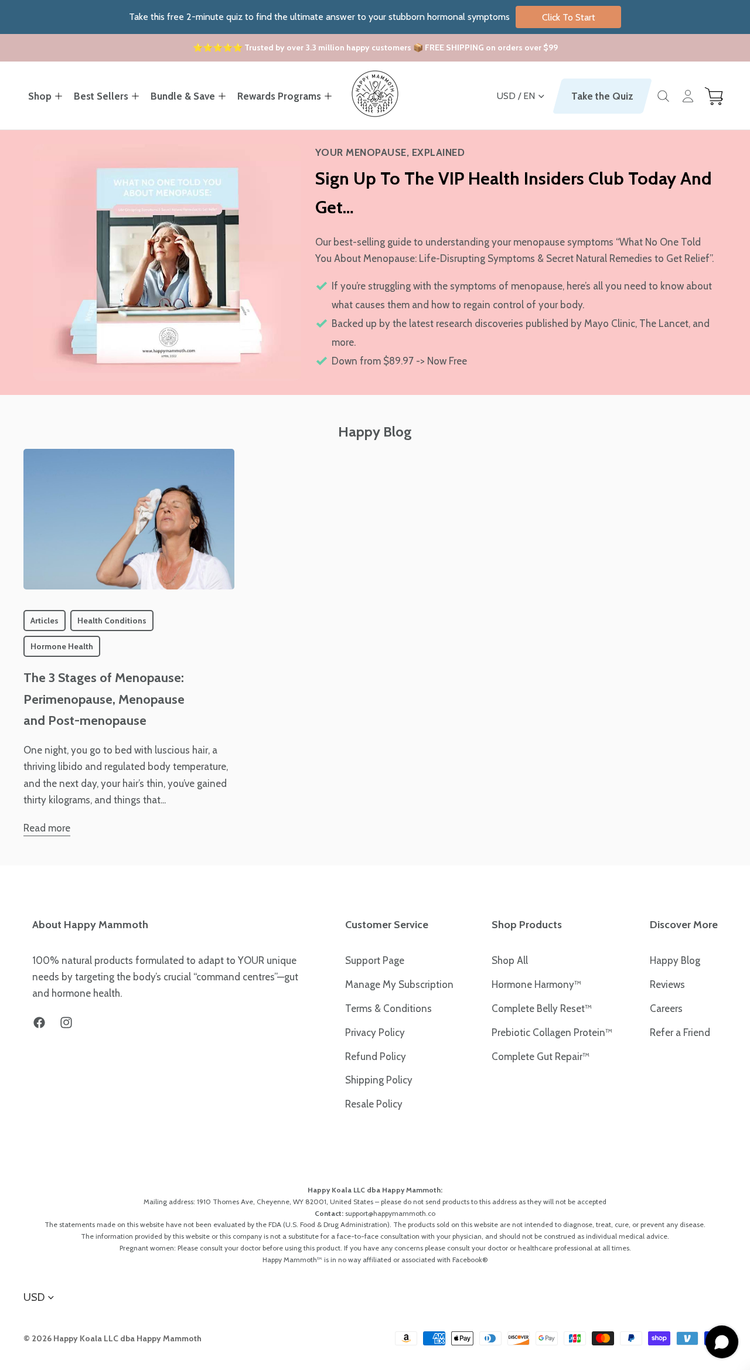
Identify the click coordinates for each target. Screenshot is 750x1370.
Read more (46, 828)
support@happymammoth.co (390, 1213)
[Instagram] (66, 1022)
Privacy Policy (375, 1032)
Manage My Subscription (399, 984)
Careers (666, 1008)
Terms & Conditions (388, 1008)
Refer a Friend (680, 1032)
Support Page (374, 960)
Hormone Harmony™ (536, 984)
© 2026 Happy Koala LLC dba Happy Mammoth (112, 1338)
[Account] (688, 96)
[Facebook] (39, 1022)
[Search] (663, 96)
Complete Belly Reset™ (542, 1008)
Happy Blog (675, 960)
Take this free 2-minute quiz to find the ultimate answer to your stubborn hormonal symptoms (362, 16)
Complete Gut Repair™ (540, 1056)
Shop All (510, 960)
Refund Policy (375, 1056)
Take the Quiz (602, 96)
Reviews (667, 984)
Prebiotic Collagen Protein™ (552, 1032)
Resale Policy (374, 1104)
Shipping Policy (378, 1080)
